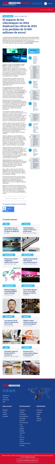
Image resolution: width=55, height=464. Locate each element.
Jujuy (21, 424)
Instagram (5, 416)
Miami (38, 416)
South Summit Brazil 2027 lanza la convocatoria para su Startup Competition (35, 95)
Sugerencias (6, 395)
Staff (4, 401)
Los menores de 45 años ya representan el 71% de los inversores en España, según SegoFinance (36, 128)
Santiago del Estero (25, 443)
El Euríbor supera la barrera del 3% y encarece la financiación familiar (35, 152)
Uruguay (39, 420)
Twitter (5, 412)
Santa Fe (22, 441)
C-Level (26, 224)
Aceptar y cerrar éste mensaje (27, 460)
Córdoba (22, 412)
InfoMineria (23, 418)
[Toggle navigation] (51, 10)
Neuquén (22, 431)
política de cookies (30, 457)
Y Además (26, 347)
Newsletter (6, 399)
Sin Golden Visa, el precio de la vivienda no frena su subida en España (35, 60)
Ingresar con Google (7, 210)
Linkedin (5, 414)
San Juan (22, 437)
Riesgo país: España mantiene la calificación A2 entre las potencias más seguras (35, 84)
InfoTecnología (24, 422)
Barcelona (39, 410)
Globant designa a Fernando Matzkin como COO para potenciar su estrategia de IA (35, 107)
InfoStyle (22, 420)
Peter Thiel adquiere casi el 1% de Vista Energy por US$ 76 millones (36, 117)
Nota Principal (8, 16)
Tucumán (22, 445)
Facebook (5, 410)
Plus (6, 224)
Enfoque (26, 316)
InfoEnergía (23, 414)
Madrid (38, 414)
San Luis (22, 439)
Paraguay (39, 418)
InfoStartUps (27, 255)
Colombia (39, 412)
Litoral (22, 426)
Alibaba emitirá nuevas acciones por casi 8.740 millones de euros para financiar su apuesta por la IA (35, 140)
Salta (21, 435)
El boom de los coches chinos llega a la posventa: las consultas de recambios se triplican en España (36, 163)
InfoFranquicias (24, 416)
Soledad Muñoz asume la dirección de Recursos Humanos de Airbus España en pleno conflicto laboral (35, 72)
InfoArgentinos (9, 285)
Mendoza (22, 428)
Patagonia (22, 433)
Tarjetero (5, 397)
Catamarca (22, 410)
